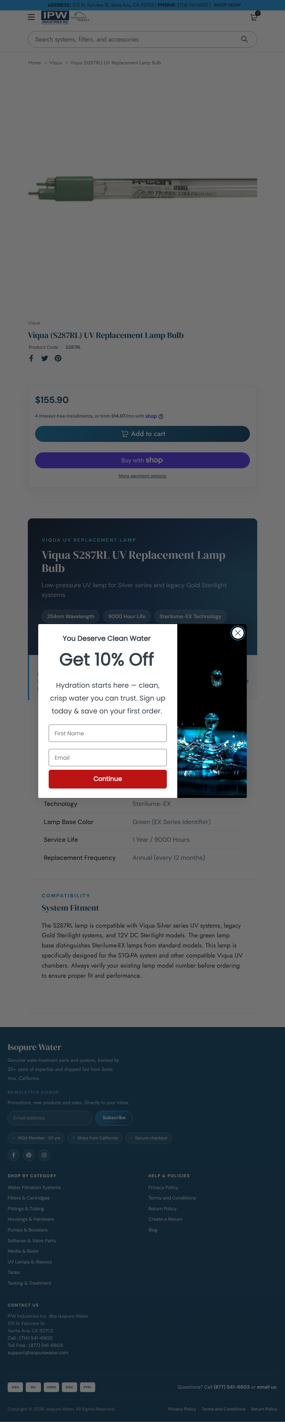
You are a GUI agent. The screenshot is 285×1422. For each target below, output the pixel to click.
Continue (107, 779)
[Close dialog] (238, 633)
